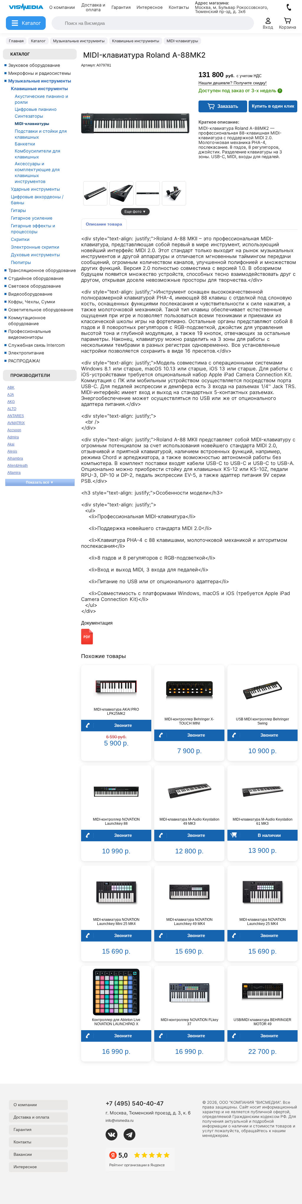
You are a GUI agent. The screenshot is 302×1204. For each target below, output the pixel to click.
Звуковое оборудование (34, 65)
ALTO (11, 409)
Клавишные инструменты (39, 88)
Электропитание (26, 353)
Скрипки (20, 239)
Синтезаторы (29, 116)
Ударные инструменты (35, 189)
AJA (10, 395)
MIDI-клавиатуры (32, 123)
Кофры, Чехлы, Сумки (31, 301)
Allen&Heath (17, 466)
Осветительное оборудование (40, 309)
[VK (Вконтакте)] (114, 1134)
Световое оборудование (34, 286)
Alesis (12, 451)
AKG (11, 402)
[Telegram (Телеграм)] (132, 1134)
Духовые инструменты (35, 254)
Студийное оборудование (36, 278)
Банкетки (25, 144)
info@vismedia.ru (120, 1121)
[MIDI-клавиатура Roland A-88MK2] (95, 193)
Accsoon (14, 430)
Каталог (20, 53)
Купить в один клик (273, 105)
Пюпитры (21, 262)
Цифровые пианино (36, 109)
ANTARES (15, 416)
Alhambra (15, 458)
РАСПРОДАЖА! (24, 361)
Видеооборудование (30, 294)
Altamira (14, 473)
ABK (10, 387)
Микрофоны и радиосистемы (39, 73)
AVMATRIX (16, 423)
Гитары (18, 210)
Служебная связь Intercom (36, 345)
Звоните (123, 725)
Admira (13, 437)
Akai (10, 444)
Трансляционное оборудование (42, 270)
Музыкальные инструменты (39, 81)
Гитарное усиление (31, 218)
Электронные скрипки (35, 247)
